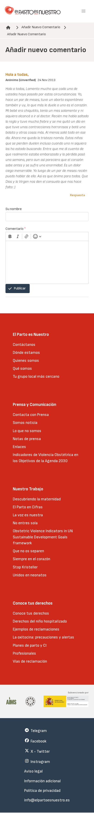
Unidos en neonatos (30, 575)
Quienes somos (26, 360)
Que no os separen (28, 551)
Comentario (15, 229)
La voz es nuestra (28, 515)
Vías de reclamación (30, 661)
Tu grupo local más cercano (36, 376)
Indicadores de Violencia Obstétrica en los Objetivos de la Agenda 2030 (45, 457)
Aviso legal (33, 771)
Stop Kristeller (25, 567)
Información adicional (42, 781)
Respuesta (77, 195)
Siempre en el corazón (31, 559)
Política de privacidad (42, 790)
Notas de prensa (27, 438)
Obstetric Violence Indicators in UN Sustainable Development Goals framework (43, 537)
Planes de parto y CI (30, 645)
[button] (83, 11)
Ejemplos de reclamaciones (36, 629)
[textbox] (47, 262)
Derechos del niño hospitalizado (40, 621)
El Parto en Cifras (28, 507)
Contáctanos (24, 344)
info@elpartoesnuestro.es (47, 800)
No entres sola (25, 523)
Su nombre (13, 209)
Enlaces (19, 446)
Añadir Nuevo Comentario (40, 27)
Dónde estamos (26, 352)
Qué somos (22, 368)
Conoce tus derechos (31, 613)
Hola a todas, (17, 74)
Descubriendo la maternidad (37, 499)
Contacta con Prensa (31, 414)
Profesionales (24, 653)
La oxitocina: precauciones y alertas (43, 637)
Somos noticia (25, 422)
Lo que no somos (27, 430)
